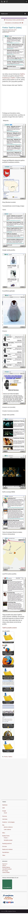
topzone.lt (4, 864)
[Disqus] (14, 779)
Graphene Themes (12, 911)
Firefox (6, 756)
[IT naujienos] (8, 898)
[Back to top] (24, 911)
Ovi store (4, 846)
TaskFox (22, 74)
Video (15, 29)
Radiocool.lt (4, 13)
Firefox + (6, 837)
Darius (7, 32)
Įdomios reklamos (8, 827)
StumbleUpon (5, 852)
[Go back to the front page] (14, 7)
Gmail (5, 812)
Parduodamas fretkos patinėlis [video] (15, 19)
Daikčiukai (4, 805)
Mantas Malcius (6, 867)
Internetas (4, 819)
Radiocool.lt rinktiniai (7, 849)
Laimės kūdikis (6, 872)
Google (4, 810)
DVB (3, 807)
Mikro (3, 832)
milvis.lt (4, 865)
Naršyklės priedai (8, 840)
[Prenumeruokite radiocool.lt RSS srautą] (2, 1)
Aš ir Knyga (5, 870)
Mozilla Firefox (10, 29)
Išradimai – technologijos (8, 822)
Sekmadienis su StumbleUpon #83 (13, 22)
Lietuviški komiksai (6, 869)
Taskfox (10, 756)
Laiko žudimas (7, 829)
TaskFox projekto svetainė (9, 627)
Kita (3, 825)
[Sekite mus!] (4, 1)
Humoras (4, 816)
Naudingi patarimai (7, 843)
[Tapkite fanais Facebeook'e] (6, 1)
